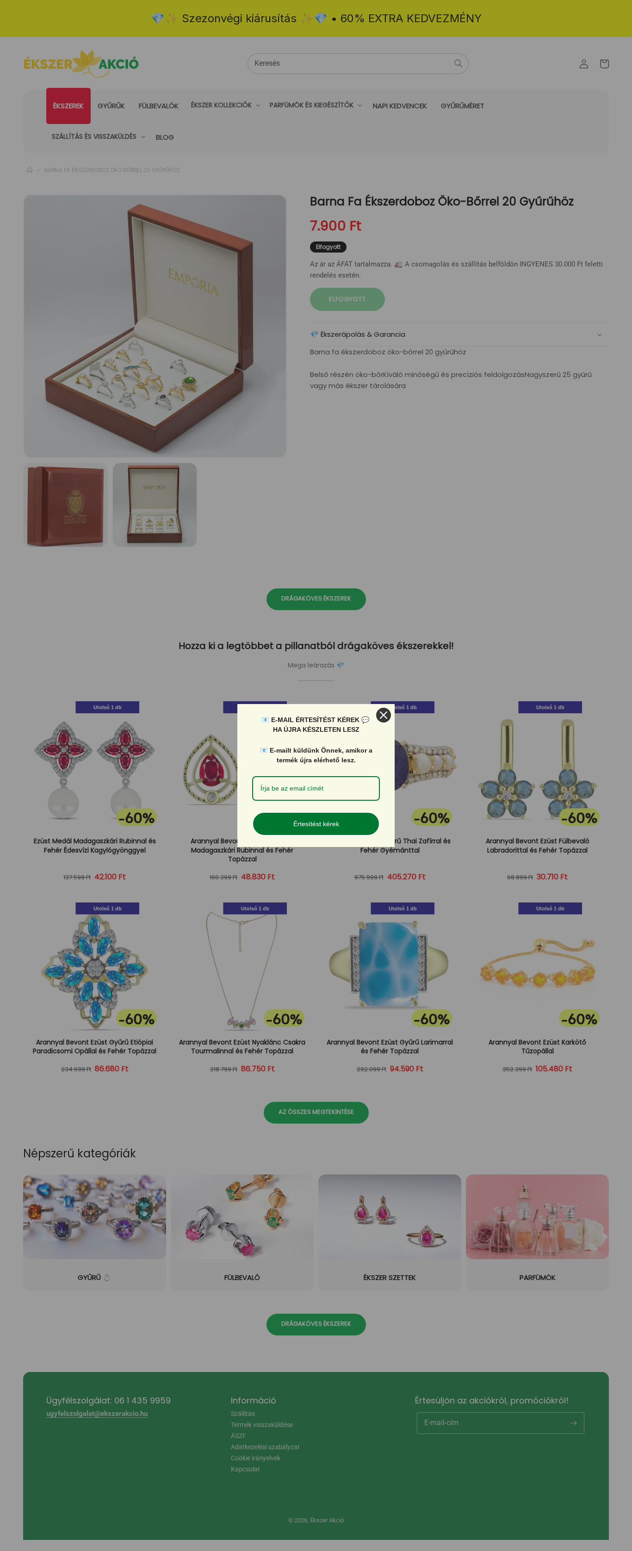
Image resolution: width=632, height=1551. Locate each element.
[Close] (383, 715)
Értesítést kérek (316, 824)
